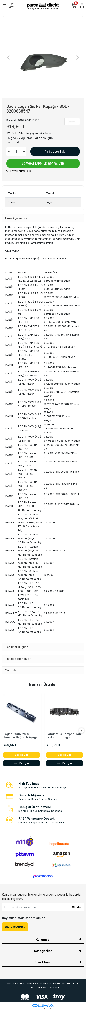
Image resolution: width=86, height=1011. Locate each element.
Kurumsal (43, 939)
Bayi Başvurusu (14, 926)
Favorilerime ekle (21, 170)
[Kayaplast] (72, 121)
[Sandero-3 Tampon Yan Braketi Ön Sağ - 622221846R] (64, 712)
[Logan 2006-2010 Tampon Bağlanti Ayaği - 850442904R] (21, 712)
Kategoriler (43, 951)
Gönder (76, 907)
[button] (8, 57)
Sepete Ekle (57, 151)
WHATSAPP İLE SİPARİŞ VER (45, 163)
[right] (81, 731)
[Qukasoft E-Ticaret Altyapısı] (43, 1006)
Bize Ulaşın (43, 962)
